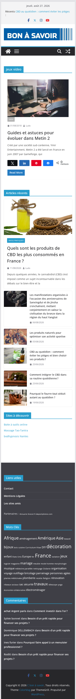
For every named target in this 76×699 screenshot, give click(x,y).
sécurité (28, 584)
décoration (58, 546)
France (43, 555)
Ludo (28, 125)
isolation (56, 557)
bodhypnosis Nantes (16, 436)
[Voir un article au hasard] (68, 51)
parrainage (42, 573)
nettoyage (37, 568)
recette (39, 578)
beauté (67, 539)
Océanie (47, 568)
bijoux (8, 547)
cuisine (21, 547)
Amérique (46, 538)
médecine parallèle (24, 568)
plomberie (29, 578)
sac (21, 584)
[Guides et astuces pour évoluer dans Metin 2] (37, 98)
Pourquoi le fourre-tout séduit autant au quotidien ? (47, 395)
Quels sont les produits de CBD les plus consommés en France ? (35, 254)
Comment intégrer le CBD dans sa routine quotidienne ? (48, 376)
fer (33, 557)
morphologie (60, 563)
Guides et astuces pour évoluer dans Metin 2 (30, 135)
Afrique (11, 538)
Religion (46, 578)
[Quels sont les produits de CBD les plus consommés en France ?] (38, 217)
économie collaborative (14, 590)
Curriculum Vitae (33, 547)
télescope (53, 584)
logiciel (7, 563)
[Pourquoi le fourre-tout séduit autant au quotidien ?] (15, 398)
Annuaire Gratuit (27, 514)
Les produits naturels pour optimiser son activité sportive (47, 334)
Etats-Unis (17, 557)
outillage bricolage (24, 573)
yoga (60, 584)
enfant (8, 556)
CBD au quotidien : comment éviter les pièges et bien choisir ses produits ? (43, 13)
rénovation (57, 578)
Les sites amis (12, 503)
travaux (41, 583)
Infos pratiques (16, 240)
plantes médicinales (13, 578)
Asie (59, 538)
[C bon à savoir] (8, 51)
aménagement (28, 538)
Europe (26, 556)
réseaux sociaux (11, 584)
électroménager (35, 590)
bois (16, 547)
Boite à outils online (15, 424)
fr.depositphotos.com (43, 514)
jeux (63, 556)
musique (9, 568)
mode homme (47, 563)
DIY (44, 547)
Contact (8, 488)
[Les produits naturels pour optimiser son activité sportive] (15, 337)
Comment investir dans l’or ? (50, 611)
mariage (26, 563)
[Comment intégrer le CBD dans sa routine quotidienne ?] (15, 379)
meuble (36, 563)
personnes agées (60, 573)
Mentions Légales (14, 496)
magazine (15, 563)
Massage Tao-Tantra (16, 430)
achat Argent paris (15, 611)
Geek (11, 119)
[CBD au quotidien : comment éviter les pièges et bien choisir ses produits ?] (15, 358)
